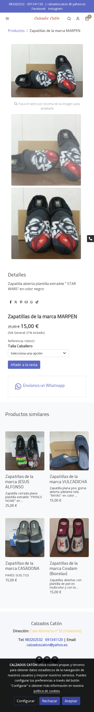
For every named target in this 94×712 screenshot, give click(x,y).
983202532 (34, 639)
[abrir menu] (7, 18)
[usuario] (78, 18)
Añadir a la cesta (24, 364)
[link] (47, 18)
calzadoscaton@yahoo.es (47, 644)
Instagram (55, 9)
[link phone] (90, 238)
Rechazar (49, 701)
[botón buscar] (69, 18)
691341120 (54, 639)
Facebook (38, 9)
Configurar (26, 701)
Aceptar (71, 701)
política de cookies (47, 691)
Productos (16, 30)
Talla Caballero (20, 346)
